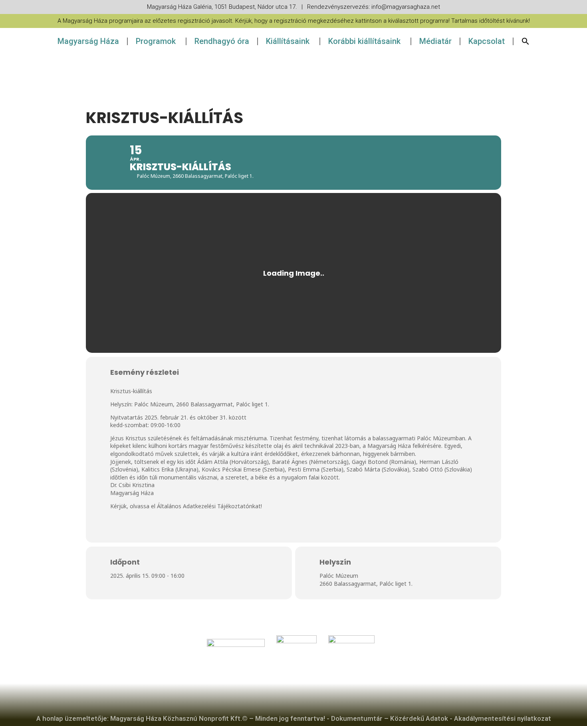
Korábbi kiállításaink (364, 41)
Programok (156, 41)
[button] (525, 41)
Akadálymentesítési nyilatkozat (502, 718)
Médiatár (435, 41)
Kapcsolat (486, 41)
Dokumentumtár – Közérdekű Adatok (389, 718)
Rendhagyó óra (221, 41)
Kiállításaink (287, 41)
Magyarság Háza (88, 41)
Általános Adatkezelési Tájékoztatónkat (209, 506)
